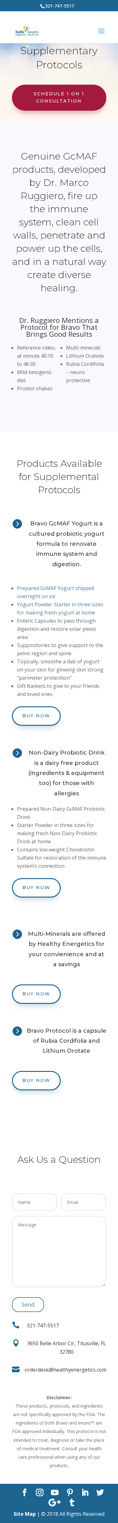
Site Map (25, 1513)
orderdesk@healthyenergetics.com (65, 1369)
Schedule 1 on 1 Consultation (59, 97)
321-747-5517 (43, 1325)
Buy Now (36, 716)
